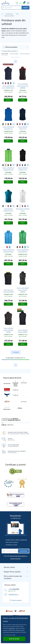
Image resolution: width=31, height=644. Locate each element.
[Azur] (9, 247)
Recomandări (5, 54)
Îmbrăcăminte (9, 14)
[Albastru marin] (25, 124)
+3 (13, 124)
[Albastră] (3, 83)
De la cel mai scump (24, 54)
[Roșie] (5, 83)
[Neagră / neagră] (11, 124)
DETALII (8, 100)
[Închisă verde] (11, 83)
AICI (14, 634)
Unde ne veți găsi (17, 600)
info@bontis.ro (13, 594)
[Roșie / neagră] (8, 124)
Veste (17, 14)
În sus (16, 352)
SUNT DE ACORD (14, 639)
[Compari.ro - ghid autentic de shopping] (15, 471)
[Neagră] (17, 124)
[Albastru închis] (8, 83)
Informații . (15, 557)
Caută (25, 8)
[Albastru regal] (22, 124)
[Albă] (5, 206)
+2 (13, 83)
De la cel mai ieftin (14, 54)
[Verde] (25, 247)
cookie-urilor (12, 628)
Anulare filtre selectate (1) (10, 51)
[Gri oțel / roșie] (3, 124)
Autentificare (23, 551)
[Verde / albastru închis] (5, 124)
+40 (14, 589)
